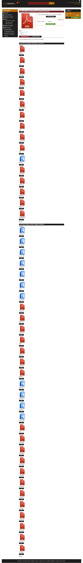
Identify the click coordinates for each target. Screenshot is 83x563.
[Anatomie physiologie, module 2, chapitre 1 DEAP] (22, 232)
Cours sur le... (22, 420)
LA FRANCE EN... (22, 107)
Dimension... (21, 321)
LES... (20, 129)
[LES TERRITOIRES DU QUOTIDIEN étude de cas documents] (22, 150)
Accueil (20, 9)
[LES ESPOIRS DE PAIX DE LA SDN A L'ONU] (22, 139)
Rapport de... (21, 184)
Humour (6, 35)
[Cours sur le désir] (22, 419)
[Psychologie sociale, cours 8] (22, 496)
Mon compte (71, 2)
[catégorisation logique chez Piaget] (22, 364)
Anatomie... (21, 233)
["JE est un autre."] (22, 265)
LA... (20, 118)
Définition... (21, 376)
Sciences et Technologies (10, 20)
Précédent (21, 45)
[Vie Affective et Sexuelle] (22, 430)
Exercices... (21, 387)
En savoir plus (24, 36)
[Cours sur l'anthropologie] (22, 408)
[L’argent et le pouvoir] (22, 243)
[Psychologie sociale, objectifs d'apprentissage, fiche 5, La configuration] (22, 463)
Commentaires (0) (36, 36)
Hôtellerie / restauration (9, 33)
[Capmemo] (12, 3)
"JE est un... (21, 266)
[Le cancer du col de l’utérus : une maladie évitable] (22, 540)
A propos (57, 560)
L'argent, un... (21, 255)
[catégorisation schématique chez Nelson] (22, 331)
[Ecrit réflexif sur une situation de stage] (22, 62)
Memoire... (21, 162)
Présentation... (22, 173)
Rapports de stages (9, 25)
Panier (68, 10)
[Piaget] (22, 342)
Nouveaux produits (26, 560)
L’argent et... (21, 244)
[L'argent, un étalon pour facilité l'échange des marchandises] (22, 254)
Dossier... (21, 52)
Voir (21, 87)
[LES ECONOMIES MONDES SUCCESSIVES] (22, 128)
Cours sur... (21, 409)
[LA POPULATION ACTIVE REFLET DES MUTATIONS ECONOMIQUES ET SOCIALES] (22, 117)
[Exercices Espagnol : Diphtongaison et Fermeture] (22, 397)
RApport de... (21, 195)
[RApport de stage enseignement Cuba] (22, 194)
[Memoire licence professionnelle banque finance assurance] (22, 161)
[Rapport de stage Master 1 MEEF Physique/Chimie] (22, 205)
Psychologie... (22, 442)
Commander (75, 17)
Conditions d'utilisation (50, 560)
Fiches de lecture (8, 14)
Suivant (20, 221)
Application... (21, 551)
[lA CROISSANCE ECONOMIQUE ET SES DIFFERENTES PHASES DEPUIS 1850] (22, 95)
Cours (6, 19)
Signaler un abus (23, 34)
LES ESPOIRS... (22, 140)
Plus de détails (51, 16)
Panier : (76, 2)
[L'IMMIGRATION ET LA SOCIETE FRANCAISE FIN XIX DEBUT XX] (22, 84)
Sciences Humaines (9, 21)
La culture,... (21, 508)
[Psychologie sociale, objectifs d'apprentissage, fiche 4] (22, 452)
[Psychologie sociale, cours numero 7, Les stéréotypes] (22, 485)
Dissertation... (21, 299)
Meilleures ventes (34, 560)
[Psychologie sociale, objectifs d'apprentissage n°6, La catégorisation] (22, 474)
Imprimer (21, 33)
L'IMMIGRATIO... (22, 85)
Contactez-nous (42, 560)
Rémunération (62, 560)
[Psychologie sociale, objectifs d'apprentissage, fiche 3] (22, 441)
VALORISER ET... (22, 217)
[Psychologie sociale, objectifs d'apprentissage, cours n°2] (22, 518)
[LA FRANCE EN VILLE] (22, 106)
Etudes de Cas (8, 27)
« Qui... (20, 288)
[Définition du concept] (22, 375)
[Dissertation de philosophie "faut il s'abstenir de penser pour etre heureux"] (22, 298)
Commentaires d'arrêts (9, 31)
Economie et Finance (9, 22)
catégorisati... (21, 310)
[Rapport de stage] (22, 183)
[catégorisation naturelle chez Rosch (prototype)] (22, 309)
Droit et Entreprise (8, 23)
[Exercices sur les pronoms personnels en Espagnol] (22, 386)
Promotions (20, 560)
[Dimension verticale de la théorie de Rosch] (22, 320)
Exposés (6, 12)
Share (20, 30)
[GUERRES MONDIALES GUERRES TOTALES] (22, 73)
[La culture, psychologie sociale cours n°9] (22, 507)
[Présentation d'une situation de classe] (22, 172)
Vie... (20, 431)
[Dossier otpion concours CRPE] (22, 51)
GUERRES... (21, 74)
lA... (20, 96)
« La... (20, 277)
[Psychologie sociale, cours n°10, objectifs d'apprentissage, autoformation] (22, 529)
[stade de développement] (22, 353)
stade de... (21, 354)
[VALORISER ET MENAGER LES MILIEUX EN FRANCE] (22, 216)
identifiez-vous (77, 3)
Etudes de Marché (8, 29)
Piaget (20, 343)
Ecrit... (20, 63)
